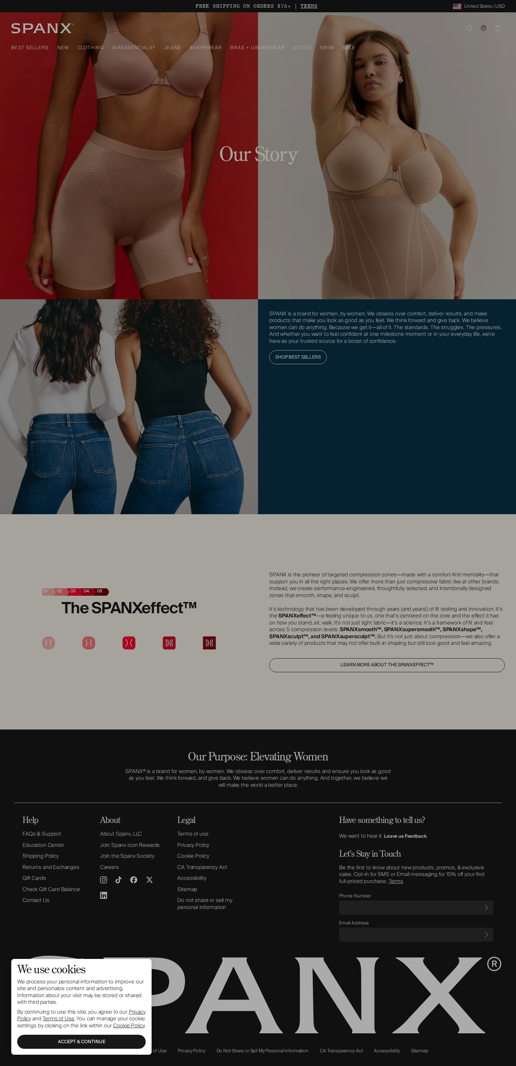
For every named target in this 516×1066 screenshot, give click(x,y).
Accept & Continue (81, 1042)
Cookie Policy (128, 1025)
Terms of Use (58, 1018)
